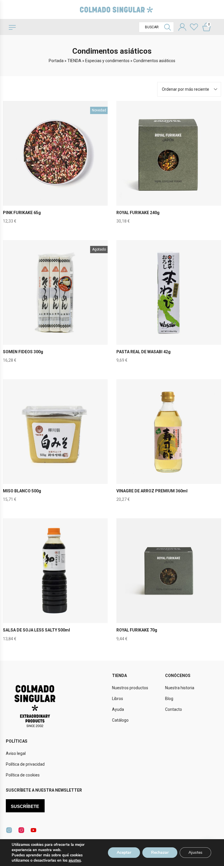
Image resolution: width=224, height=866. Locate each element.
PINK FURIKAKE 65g (22, 212)
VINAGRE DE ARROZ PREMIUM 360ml (152, 491)
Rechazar (160, 852)
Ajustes (195, 852)
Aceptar (124, 852)
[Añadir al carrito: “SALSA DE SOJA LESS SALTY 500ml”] (55, 583)
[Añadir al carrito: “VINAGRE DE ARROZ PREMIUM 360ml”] (169, 443)
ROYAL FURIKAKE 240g (138, 212)
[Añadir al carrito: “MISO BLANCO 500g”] (55, 443)
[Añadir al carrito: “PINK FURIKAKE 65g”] (55, 165)
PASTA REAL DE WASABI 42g (143, 351)
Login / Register (182, 28)
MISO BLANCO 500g (22, 491)
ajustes (75, 860)
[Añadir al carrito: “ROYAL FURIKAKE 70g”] (169, 583)
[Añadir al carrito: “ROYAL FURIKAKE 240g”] (169, 165)
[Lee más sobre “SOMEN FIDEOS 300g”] (55, 304)
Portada (56, 60)
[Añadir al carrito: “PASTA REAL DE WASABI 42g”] (169, 304)
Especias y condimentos (107, 60)
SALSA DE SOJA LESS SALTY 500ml (36, 630)
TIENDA (74, 60)
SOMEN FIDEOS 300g (23, 351)
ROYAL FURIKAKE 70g (136, 630)
